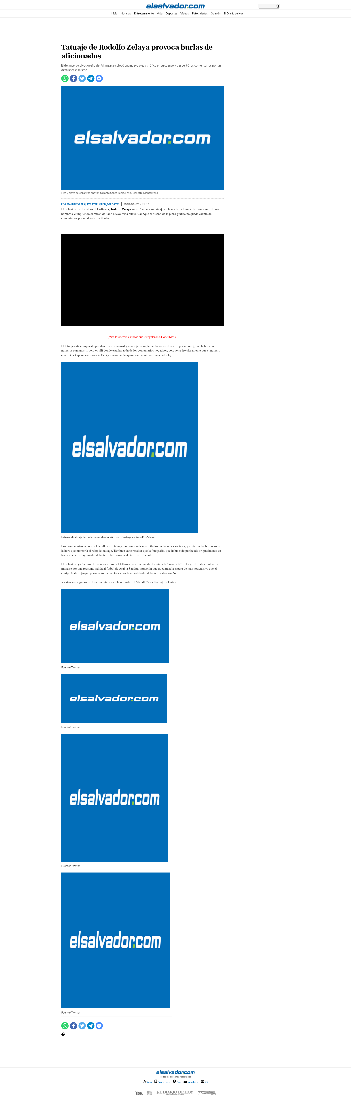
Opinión (215, 13)
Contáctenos (164, 1082)
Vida (160, 13)
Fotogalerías (200, 13)
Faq (179, 1082)
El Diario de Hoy (234, 13)
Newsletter (193, 1082)
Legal (149, 1082)
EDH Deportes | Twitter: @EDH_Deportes (93, 204)
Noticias (126, 13)
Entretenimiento (144, 13)
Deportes (171, 13)
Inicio (114, 13)
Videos (184, 13)
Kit (206, 1082)
